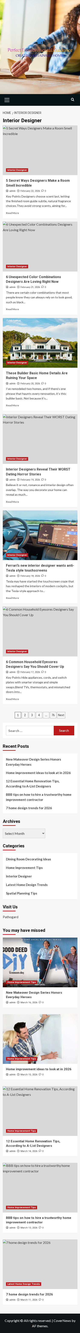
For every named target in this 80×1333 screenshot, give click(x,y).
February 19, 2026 (30, 479)
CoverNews (62, 1320)
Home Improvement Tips (24, 868)
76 (53, 715)
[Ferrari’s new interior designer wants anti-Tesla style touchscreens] (40, 535)
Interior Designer (17, 170)
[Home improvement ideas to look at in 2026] (40, 1039)
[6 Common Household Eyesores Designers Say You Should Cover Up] (40, 631)
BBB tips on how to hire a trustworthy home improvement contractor (38, 797)
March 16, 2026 (28, 1002)
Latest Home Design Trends (27, 885)
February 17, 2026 (30, 672)
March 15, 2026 (28, 1074)
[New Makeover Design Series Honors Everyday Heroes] (40, 962)
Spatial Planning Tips (21, 893)
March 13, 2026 (28, 1227)
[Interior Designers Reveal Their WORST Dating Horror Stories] (40, 439)
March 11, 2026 (28, 1299)
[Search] (72, 99)
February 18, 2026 (30, 576)
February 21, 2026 (30, 287)
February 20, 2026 (30, 383)
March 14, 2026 (28, 1151)
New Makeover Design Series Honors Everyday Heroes (33, 761)
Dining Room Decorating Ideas (28, 859)
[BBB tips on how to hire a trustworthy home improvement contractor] (40, 1187)
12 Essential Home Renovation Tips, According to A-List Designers (32, 783)
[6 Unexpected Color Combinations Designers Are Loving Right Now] (40, 246)
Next (61, 715)
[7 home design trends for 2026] (40, 1264)
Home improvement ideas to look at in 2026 (38, 773)
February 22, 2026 (30, 191)
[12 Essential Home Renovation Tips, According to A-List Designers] (40, 1111)
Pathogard (10, 917)
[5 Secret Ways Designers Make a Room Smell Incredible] (40, 150)
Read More (12, 213)
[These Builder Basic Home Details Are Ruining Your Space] (40, 343)
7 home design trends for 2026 (29, 808)
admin (12, 191)
